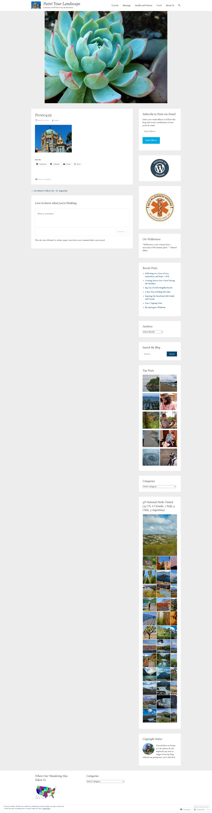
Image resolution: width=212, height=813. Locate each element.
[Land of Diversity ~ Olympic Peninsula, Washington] (151, 458)
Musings (127, 5)
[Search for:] (155, 354)
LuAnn (56, 120)
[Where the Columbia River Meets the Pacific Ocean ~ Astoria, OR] (151, 402)
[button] (163, 535)
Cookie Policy (46, 808)
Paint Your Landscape (61, 4)
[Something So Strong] (168, 439)
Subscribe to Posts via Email (159, 114)
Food (159, 5)
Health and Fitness (143, 5)
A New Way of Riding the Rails (157, 292)
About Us (170, 5)
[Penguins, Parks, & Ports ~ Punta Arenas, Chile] (168, 458)
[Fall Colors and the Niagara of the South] (151, 421)
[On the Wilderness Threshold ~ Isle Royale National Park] (151, 384)
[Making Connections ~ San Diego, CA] (168, 421)
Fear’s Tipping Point (153, 303)
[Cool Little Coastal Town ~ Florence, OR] (168, 384)
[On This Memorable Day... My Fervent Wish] (151, 439)
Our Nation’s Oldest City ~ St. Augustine (49, 191)
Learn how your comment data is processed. (86, 240)
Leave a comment (44, 179)
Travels (114, 5)
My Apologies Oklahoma (155, 307)
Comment (121, 231)
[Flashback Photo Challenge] (168, 402)
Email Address (151, 140)
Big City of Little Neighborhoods (158, 288)
